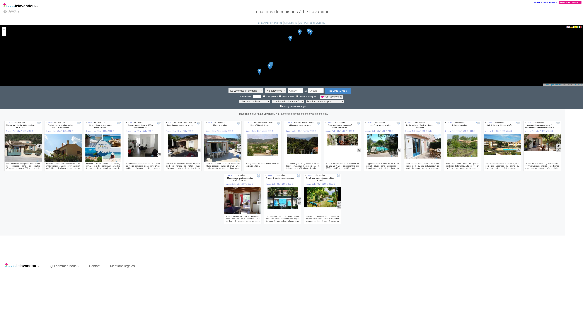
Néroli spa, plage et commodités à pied (320, 179)
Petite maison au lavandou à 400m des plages (340, 126)
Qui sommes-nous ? (64, 266)
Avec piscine (272, 96)
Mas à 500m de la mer (260, 125)
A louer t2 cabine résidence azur (280, 178)
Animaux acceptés (307, 96)
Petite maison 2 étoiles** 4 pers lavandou (419, 126)
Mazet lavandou (220, 125)
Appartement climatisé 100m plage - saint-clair (140, 126)
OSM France (577, 85)
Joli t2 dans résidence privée (499, 125)
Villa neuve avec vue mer (300, 125)
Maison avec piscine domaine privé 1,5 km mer (240, 179)
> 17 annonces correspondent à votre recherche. (302, 114)
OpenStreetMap (556, 85)
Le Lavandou (290, 23)
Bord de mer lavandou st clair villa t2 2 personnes (60, 126)
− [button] (4, 34)
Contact (94, 266)
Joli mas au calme (459, 125)
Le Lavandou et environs (270, 23)
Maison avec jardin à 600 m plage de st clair (20, 126)
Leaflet (546, 85)
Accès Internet (288, 96)
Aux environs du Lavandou (312, 23)
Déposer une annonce (569, 2)
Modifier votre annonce (545, 2)
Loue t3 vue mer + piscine (380, 125)
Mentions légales (122, 266)
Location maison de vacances (180, 125)
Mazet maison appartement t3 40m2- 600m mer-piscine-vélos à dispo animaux (539, 127)
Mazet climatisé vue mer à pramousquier (100, 126)
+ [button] (4, 29)
